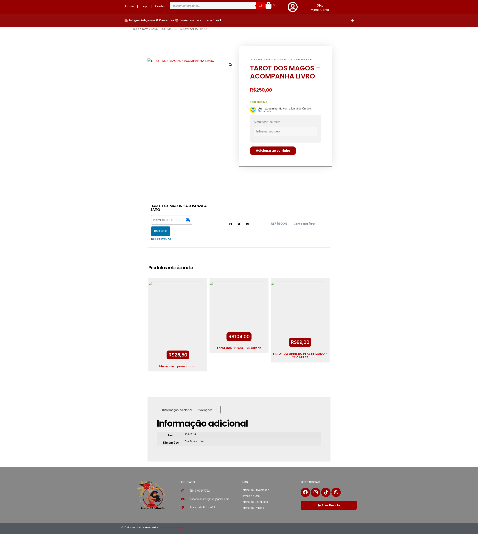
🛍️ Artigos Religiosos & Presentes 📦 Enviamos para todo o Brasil (172, 20)
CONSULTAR (160, 231)
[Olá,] (293, 7)
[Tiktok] (325, 492)
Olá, (319, 5)
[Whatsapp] (336, 492)
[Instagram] (315, 492)
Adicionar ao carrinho (273, 150)
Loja (144, 6)
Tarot (145, 29)
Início (136, 29)
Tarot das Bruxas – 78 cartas (239, 348)
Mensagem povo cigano (177, 366)
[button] (239, 20)
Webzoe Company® (171, 527)
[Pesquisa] (260, 5)
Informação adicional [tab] (177, 410)
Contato (160, 6)
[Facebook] (305, 492)
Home (129, 6)
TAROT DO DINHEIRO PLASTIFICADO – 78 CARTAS (300, 355)
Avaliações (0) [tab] (207, 410)
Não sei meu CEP (162, 239)
